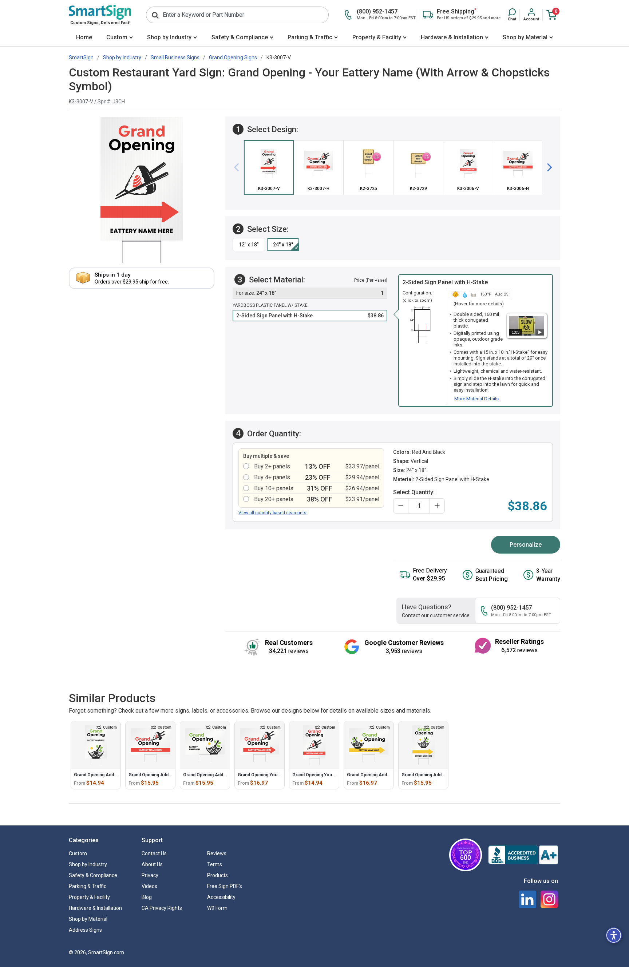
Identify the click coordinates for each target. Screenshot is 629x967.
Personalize (526, 544)
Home (84, 37)
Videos (149, 886)
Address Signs (85, 930)
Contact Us (154, 853)
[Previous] (239, 167)
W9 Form (217, 908)
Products (217, 875)
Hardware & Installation (452, 37)
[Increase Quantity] (437, 506)
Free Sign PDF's (224, 886)
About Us (152, 864)
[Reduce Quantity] (400, 506)
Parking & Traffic (310, 37)
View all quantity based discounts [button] (272, 512)
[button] (512, 15)
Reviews (216, 853)
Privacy (150, 875)
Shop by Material (525, 37)
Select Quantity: (414, 492)
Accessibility (221, 897)
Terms (214, 864)
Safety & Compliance (239, 37)
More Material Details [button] (476, 398)
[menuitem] (84, 38)
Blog (147, 897)
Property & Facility (376, 37)
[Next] (546, 167)
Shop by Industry (169, 37)
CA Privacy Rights (162, 908)
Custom (116, 37)
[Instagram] (549, 899)
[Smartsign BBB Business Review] (523, 854)
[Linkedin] (527, 899)
